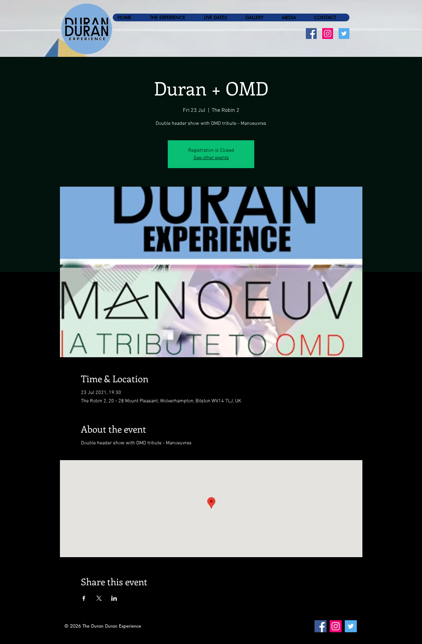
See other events (211, 158)
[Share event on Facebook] (84, 598)
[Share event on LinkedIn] (114, 598)
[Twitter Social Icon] (344, 33)
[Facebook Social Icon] (311, 33)
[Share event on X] (99, 598)
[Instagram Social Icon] (327, 33)
